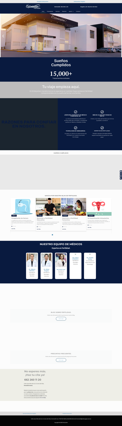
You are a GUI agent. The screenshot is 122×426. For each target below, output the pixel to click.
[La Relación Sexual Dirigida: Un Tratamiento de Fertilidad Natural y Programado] (99, 207)
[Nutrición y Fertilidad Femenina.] (48, 207)
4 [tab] (56, 234)
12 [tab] (71, 234)
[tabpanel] (23, 214)
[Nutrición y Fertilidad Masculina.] (22, 207)
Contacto (78, 11)
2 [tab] (52, 234)
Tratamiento (65, 215)
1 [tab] (50, 234)
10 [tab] (67, 234)
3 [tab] (54, 234)
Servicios (58, 11)
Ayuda (70, 11)
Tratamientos (50, 11)
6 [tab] (60, 234)
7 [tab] (62, 234)
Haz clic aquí (61, 318)
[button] (3, 36)
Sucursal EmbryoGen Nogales (29, 413)
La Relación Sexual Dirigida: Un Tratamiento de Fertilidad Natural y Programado (99, 219)
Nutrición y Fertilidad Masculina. (19, 219)
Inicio (43, 11)
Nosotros (64, 11)
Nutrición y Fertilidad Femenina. (44, 219)
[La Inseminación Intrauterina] (73, 207)
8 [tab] (63, 234)
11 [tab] (69, 234)
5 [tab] (58, 234)
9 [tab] (65, 234)
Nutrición (14, 215)
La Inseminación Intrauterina (72, 218)
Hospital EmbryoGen (67, 413)
